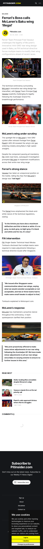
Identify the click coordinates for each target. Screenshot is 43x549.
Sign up (21, 498)
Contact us (21, 509)
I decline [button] (26, 541)
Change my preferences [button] (26, 544)
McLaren (5, 14)
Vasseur (5, 173)
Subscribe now (23, 482)
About (22, 502)
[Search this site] (36, 3)
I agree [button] (26, 537)
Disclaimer (21, 505)
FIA (3, 157)
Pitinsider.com (15, 32)
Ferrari (17, 91)
